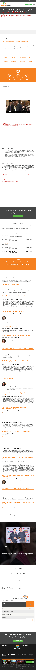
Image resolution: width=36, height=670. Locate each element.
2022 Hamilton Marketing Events (25, 648)
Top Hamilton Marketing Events (25, 650)
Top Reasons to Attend (4, 650)
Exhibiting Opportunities (11, 650)
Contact (23, 668)
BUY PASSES (28, 4)
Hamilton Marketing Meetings (32, 648)
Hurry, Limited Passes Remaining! (23, 0)
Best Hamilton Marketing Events (25, 649)
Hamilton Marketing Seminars (32, 650)
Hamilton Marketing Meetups (32, 649)
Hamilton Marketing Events (25, 647)
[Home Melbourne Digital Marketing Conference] (3, 5)
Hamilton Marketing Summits (32, 651)
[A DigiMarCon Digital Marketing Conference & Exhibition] (17, 649)
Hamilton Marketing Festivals (32, 647)
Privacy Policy (15, 668)
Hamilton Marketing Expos (25, 652)
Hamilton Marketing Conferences (25, 651)
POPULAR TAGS (25, 645)
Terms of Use (20, 668)
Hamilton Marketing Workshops (32, 652)
